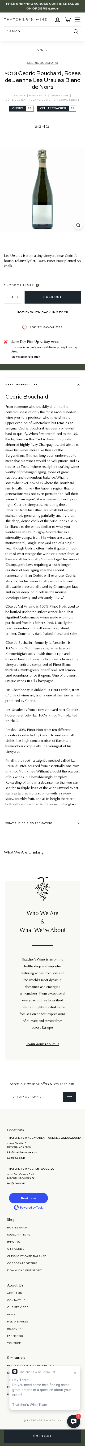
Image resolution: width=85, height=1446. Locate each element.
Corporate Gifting (22, 1263)
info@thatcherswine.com (22, 1152)
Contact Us (16, 1300)
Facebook (15, 1336)
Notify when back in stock (42, 312)
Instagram (15, 1329)
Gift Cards (15, 1249)
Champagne (60, 95)
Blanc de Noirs (43, 100)
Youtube (14, 1343)
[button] (28, 1198)
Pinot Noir (38, 95)
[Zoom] (78, 225)
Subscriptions (18, 1235)
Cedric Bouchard (42, 63)
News (11, 1314)
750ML (64, 100)
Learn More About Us (42, 1044)
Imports (13, 1242)
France (20, 95)
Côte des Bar (16, 100)
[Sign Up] (69, 1097)
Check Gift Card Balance (27, 1256)
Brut (75, 100)
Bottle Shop (17, 1228)
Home (40, 50)
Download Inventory (24, 1270)
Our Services (17, 1307)
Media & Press (18, 1322)
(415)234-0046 (16, 1158)
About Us (14, 1293)
